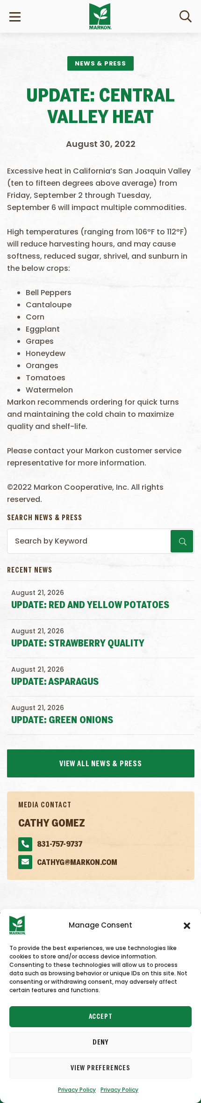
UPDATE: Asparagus (55, 682)
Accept (101, 1017)
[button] (187, 925)
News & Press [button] (100, 63)
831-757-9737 (59, 844)
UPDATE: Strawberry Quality (77, 643)
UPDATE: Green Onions (62, 720)
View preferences (100, 1068)
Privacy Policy (77, 1090)
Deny (100, 1042)
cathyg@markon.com (77, 862)
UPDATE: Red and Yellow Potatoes (90, 605)
